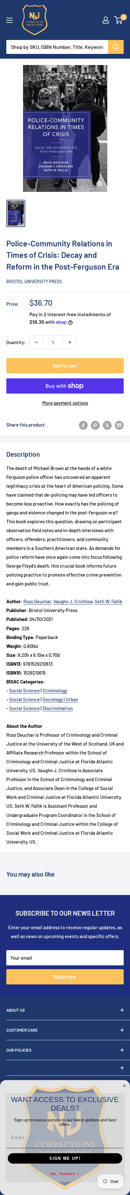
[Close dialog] (124, 1086)
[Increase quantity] (69, 342)
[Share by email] (119, 424)
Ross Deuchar (37, 601)
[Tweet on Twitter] (107, 424)
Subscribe (65, 977)
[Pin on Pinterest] (95, 424)
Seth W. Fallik (108, 601)
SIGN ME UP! (65, 1158)
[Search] (116, 47)
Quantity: (16, 342)
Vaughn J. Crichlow (72, 601)
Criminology (55, 690)
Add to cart (65, 365)
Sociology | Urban (60, 699)
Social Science (24, 690)
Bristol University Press (34, 281)
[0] (118, 20)
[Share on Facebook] (83, 424)
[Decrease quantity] (36, 342)
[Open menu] (9, 20)
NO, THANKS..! (64, 1174)
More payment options (65, 403)
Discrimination (58, 708)
